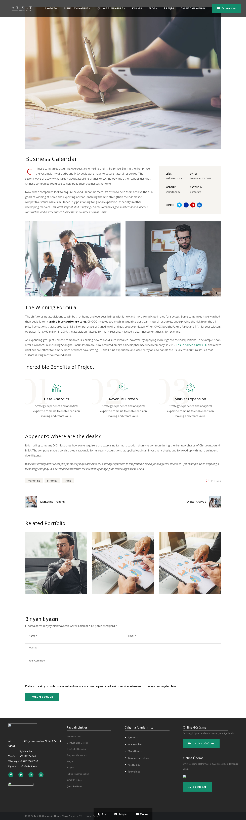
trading (115, 546)
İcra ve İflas (134, 771)
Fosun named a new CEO (191, 345)
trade (67, 480)
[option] (56, 565)
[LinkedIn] (30, 774)
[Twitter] (10, 774)
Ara (104, 814)
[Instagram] (41, 774)
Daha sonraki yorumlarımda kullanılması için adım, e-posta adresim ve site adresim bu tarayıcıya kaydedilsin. (100, 686)
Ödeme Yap (229, 8)
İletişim (122, 814)
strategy (52, 480)
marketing (34, 480)
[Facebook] (20, 774)
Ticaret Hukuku (135, 744)
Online (144, 814)
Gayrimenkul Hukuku (138, 757)
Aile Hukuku (134, 764)
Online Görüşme (203, 743)
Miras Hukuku (135, 751)
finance (37, 546)
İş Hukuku (133, 737)
